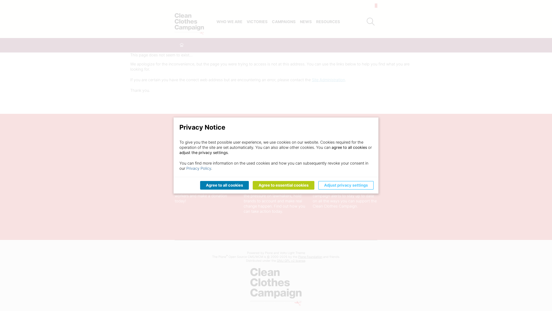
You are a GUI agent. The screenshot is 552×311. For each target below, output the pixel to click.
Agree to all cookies (224, 185)
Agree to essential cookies (284, 185)
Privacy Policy (198, 168)
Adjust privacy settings (346, 185)
